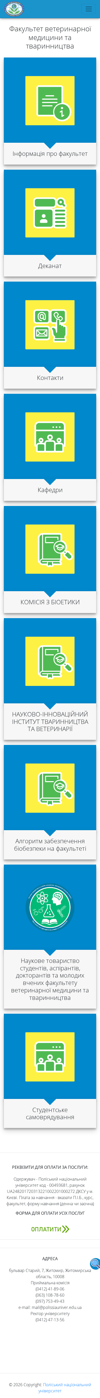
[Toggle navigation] (89, 9)
